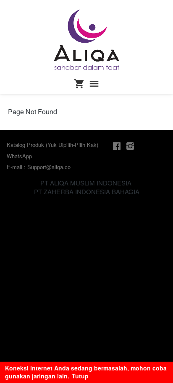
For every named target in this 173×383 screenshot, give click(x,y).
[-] (117, 146)
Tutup (80, 376)
